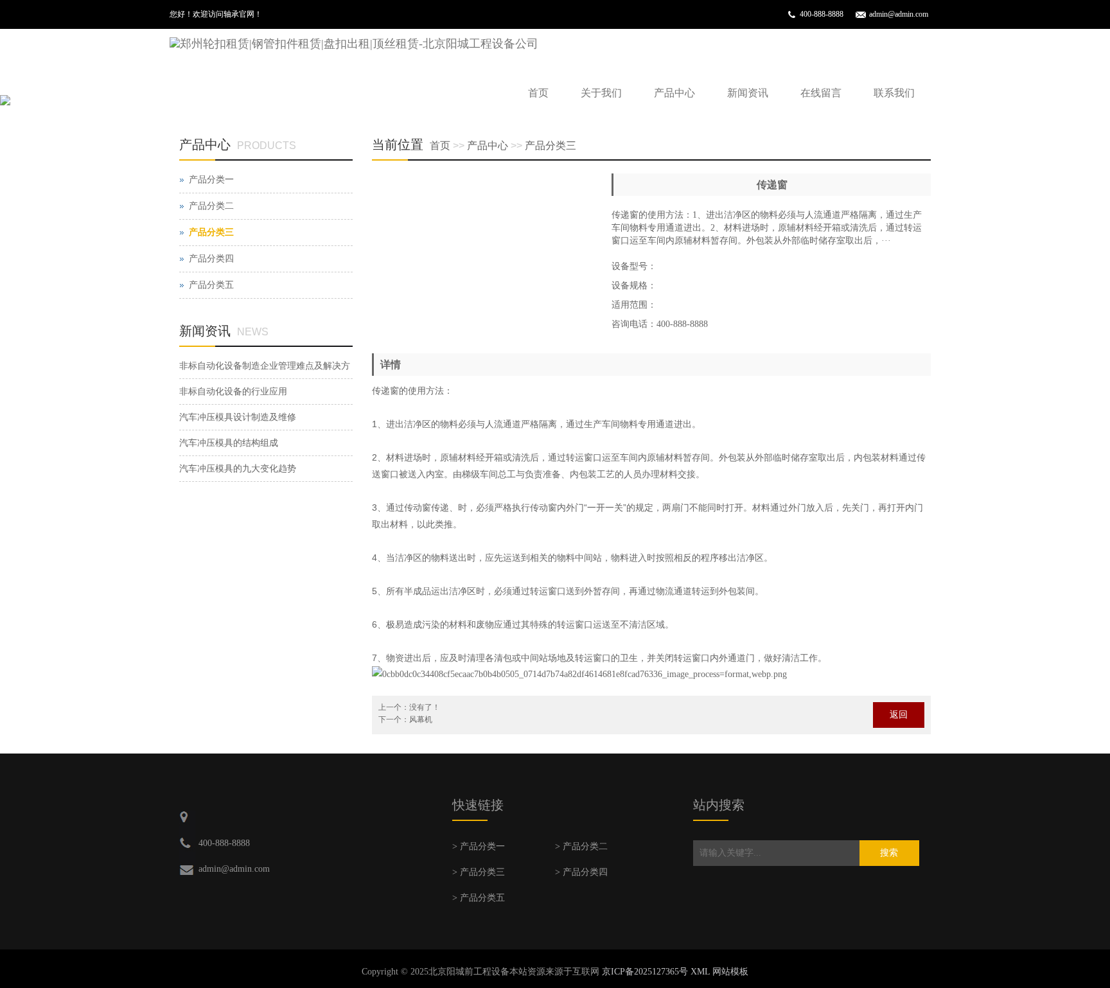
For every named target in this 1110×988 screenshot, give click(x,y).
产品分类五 (211, 285)
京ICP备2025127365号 (645, 971)
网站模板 (730, 971)
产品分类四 (211, 258)
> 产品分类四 (581, 872)
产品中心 (674, 92)
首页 (538, 92)
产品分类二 (211, 206)
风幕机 (420, 719)
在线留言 (820, 92)
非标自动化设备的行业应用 (233, 391)
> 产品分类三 (478, 872)
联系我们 (894, 92)
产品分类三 (550, 145)
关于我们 (601, 92)
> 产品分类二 (581, 846)
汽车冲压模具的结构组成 (228, 443)
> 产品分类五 (478, 898)
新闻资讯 (747, 92)
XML (700, 971)
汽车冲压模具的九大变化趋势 (237, 468)
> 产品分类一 (478, 846)
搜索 (889, 853)
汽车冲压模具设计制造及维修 (237, 417)
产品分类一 (211, 179)
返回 (899, 714)
